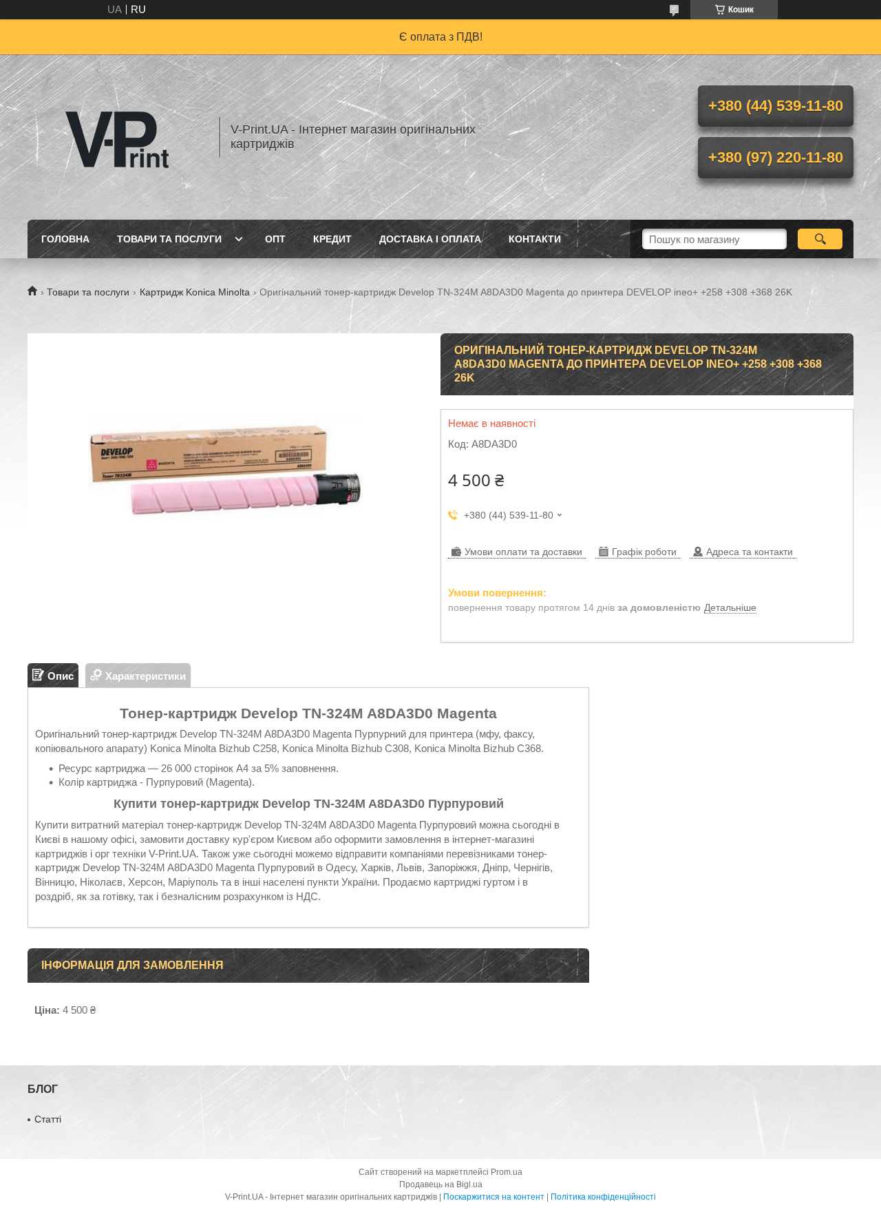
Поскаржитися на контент (493, 1197)
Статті (47, 1119)
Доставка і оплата (430, 238)
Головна (65, 238)
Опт (275, 238)
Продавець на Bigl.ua (440, 1184)
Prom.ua (506, 1172)
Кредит (332, 238)
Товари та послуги (169, 238)
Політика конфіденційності (603, 1197)
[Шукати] (820, 239)
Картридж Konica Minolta (195, 292)
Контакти (535, 238)
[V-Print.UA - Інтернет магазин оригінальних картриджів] (117, 137)
